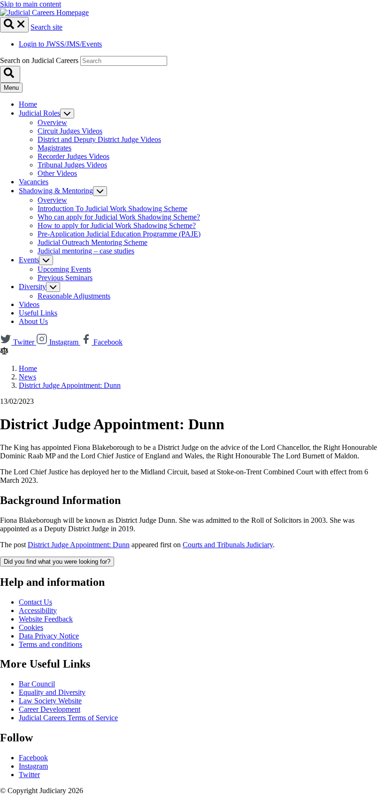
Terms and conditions (50, 644)
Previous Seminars (65, 278)
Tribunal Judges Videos (72, 165)
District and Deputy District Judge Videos (99, 139)
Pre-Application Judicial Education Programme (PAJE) (119, 234)
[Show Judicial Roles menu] (67, 113)
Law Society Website (50, 701)
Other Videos (57, 173)
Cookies (31, 627)
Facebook (33, 758)
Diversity (32, 287)
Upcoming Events (64, 269)
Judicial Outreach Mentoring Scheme (92, 242)
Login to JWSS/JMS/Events (60, 44)
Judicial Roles (39, 113)
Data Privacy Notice (49, 636)
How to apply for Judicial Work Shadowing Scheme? (117, 225)
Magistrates (54, 148)
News (27, 377)
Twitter (29, 775)
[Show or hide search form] (14, 24)
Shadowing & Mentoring (56, 191)
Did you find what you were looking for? (57, 561)
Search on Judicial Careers (39, 60)
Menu (11, 87)
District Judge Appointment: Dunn (70, 385)
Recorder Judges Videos (73, 156)
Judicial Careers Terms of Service (68, 718)
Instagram (33, 766)
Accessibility (38, 610)
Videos (29, 304)
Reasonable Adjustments (74, 296)
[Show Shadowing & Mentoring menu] (100, 191)
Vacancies (33, 182)
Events (29, 260)
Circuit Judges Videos (70, 131)
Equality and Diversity (52, 692)
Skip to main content (30, 4)
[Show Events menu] (46, 260)
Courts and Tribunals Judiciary (228, 545)
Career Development (49, 709)
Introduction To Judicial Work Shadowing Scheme (112, 209)
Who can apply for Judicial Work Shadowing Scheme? (119, 217)
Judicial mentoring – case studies (86, 251)
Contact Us (35, 602)
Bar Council (37, 684)
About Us (33, 321)
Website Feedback (46, 619)
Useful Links (38, 313)
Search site (46, 27)
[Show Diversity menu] (53, 287)
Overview (52, 122)
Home (28, 104)
